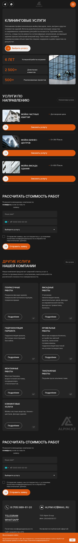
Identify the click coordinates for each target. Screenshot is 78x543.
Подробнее (50, 357)
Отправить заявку (18, 246)
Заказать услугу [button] (39, 178)
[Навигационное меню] (73, 4)
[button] (5, 178)
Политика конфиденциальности (19, 529)
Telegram (11, 515)
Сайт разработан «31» (14, 532)
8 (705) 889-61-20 (21, 507)
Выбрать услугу (20, 48)
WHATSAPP (12, 519)
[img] (5, 4)
